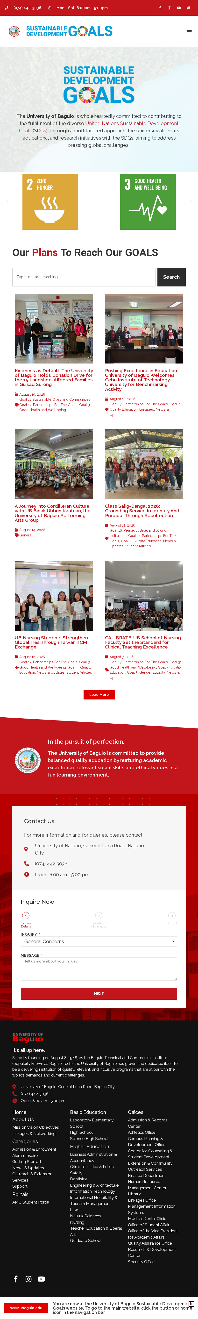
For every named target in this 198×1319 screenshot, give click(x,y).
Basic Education (88, 1112)
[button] (189, 31)
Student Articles (138, 546)
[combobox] (84, 277)
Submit (172, 923)
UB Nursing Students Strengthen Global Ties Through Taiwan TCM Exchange (51, 642)
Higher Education (89, 1146)
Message (31, 955)
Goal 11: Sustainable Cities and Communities (55, 399)
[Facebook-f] (160, 8)
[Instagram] (169, 8)
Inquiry (29, 934)
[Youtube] (179, 8)
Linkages (146, 409)
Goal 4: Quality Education (141, 541)
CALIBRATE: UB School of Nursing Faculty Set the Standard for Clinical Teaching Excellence (143, 642)
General (25, 535)
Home (19, 1112)
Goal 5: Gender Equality (146, 672)
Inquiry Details (26, 925)
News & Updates (51, 672)
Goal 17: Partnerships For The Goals (48, 405)
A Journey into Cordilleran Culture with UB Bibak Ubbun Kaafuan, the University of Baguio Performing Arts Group (53, 513)
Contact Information (99, 925)
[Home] (188, 8)
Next (99, 993)
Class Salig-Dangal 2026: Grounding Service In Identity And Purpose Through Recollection (142, 510)
